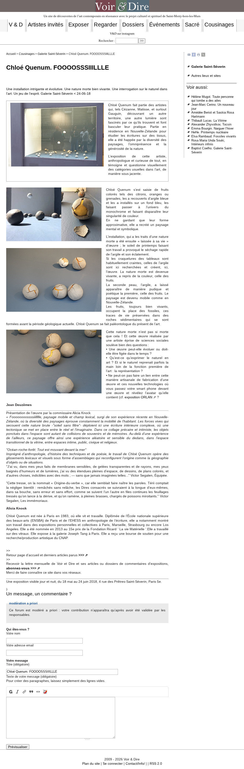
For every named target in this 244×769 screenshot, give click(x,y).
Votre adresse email (20, 645)
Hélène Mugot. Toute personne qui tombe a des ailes (212, 99)
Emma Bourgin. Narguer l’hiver (212, 128)
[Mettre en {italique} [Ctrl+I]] (17, 692)
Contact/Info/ (135, 763)
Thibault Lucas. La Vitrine (209, 120)
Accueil (11, 53)
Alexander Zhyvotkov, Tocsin (211, 124)
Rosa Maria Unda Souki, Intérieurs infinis (208, 142)
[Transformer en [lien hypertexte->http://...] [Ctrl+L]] (24, 692)
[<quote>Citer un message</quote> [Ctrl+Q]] (31, 692)
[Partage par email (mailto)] (189, 54)
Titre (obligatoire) (17, 664)
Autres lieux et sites (206, 76)
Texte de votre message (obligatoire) (31, 676)
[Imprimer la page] (198, 54)
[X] (203, 54)
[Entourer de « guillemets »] (38, 692)
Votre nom (13, 633)
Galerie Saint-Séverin (52, 53)
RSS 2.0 (156, 763)
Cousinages (27, 53)
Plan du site (91, 763)
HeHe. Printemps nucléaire (209, 132)
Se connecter (113, 763)
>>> (81, 555)
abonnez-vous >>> (21, 568)
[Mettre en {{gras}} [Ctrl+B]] (10, 692)
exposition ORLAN (138, 397)
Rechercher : (107, 40)
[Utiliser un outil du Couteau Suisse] (44, 692)
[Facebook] (194, 54)
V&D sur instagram (122, 33)
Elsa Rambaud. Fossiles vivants (213, 136)
